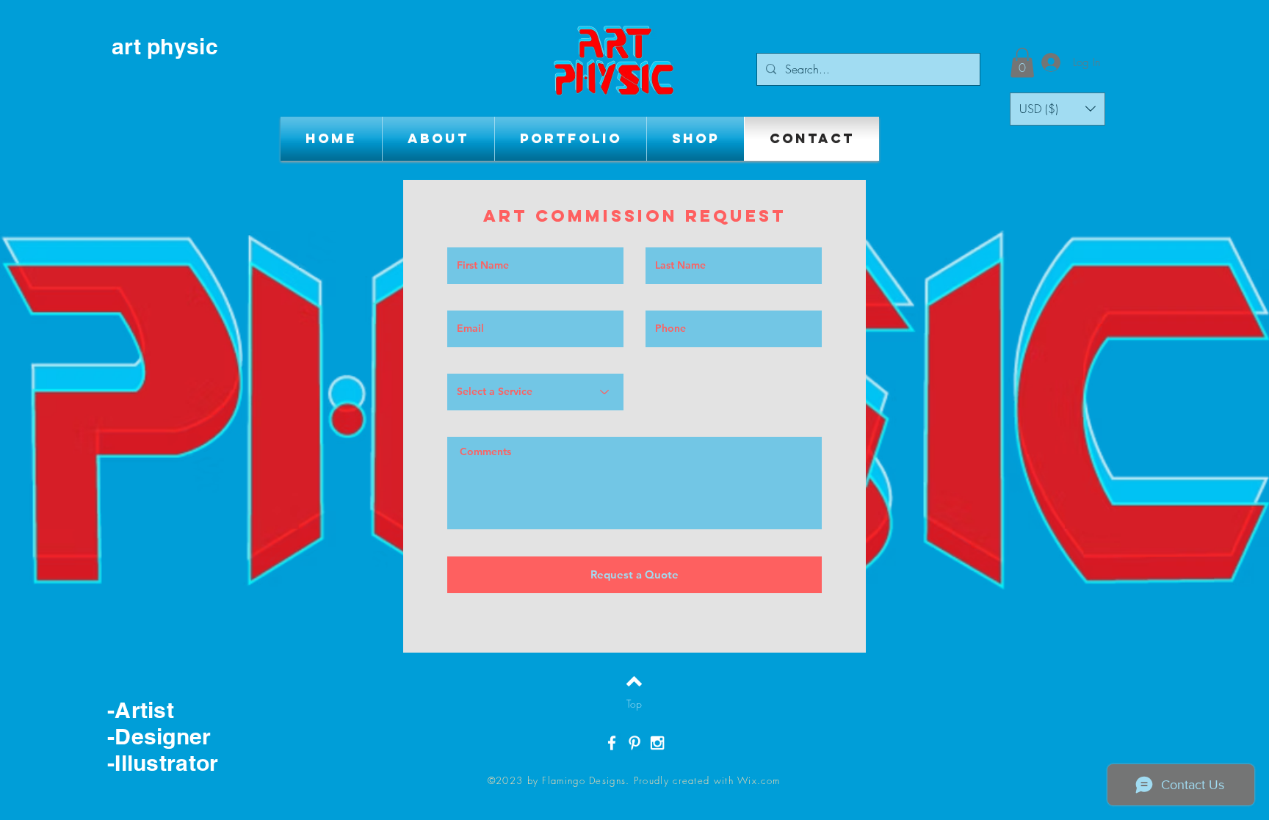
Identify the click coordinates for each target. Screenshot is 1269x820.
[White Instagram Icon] (657, 742)
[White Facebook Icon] (611, 742)
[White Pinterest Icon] (634, 742)
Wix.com (758, 780)
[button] (1022, 63)
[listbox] (1057, 109)
